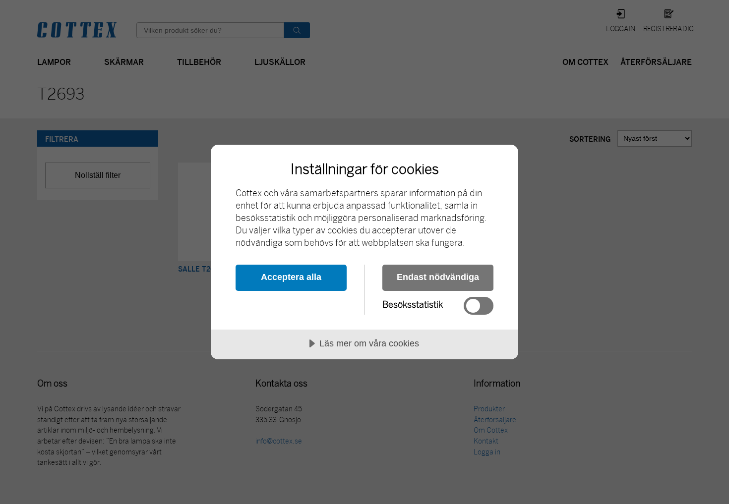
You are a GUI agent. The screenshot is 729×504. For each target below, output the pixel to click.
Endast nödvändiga (438, 277)
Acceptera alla (291, 277)
